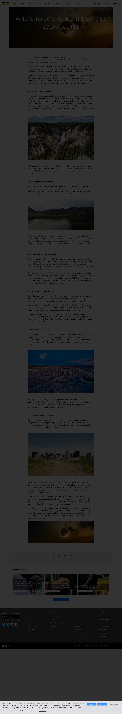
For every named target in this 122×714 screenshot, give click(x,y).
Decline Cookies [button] (101, 704)
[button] (113, 704)
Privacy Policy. (43, 711)
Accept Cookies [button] (91, 704)
